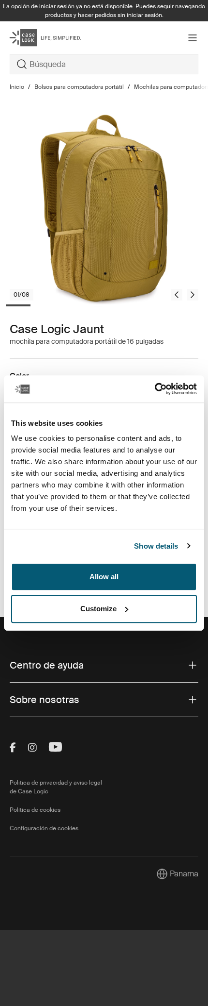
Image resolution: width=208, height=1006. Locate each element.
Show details (156, 546)
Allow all (104, 576)
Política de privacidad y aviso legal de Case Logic (56, 787)
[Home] (41, 37)
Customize (98, 608)
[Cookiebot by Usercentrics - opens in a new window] (154, 389)
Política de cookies (35, 810)
